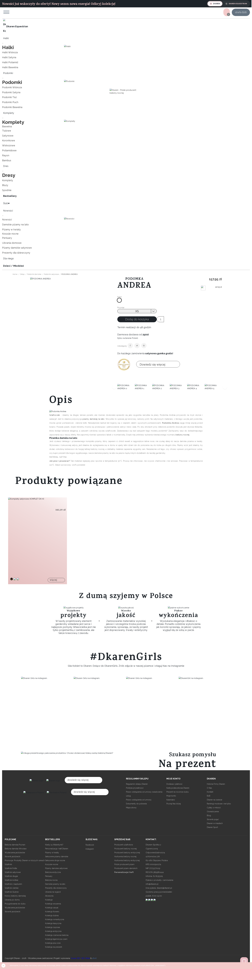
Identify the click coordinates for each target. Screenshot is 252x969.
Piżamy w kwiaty (52, 853)
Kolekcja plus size (53, 943)
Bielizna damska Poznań (15, 845)
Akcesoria (49, 896)
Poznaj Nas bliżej (173, 804)
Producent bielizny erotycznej (127, 853)
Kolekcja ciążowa (52, 927)
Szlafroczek (55, 415)
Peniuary (48, 876)
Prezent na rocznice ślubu (177, 792)
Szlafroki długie (11, 876)
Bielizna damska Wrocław (16, 849)
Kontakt (210, 792)
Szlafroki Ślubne (12, 892)
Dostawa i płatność (174, 784)
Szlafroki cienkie (11, 888)
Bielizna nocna (51, 880)
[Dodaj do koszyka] (13, 533)
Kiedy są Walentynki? (54, 845)
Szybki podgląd (13, 540)
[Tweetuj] (137, 345)
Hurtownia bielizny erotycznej (127, 860)
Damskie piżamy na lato (55, 884)
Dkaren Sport (212, 827)
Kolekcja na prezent (53, 947)
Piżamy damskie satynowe (56, 868)
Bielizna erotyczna (53, 872)
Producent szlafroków (123, 845)
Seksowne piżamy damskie (56, 856)
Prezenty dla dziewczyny (56, 888)
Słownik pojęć (213, 819)
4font (94, 958)
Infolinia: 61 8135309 (154, 876)
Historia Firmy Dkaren (216, 784)
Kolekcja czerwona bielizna (56, 935)
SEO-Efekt (85, 958)
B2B (208, 796)
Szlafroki (8, 864)
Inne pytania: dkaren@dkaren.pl (159, 888)
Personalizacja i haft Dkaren (56, 849)
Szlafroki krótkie (11, 880)
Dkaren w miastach (215, 823)
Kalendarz (170, 800)
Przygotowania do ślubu (15, 904)
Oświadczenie (213, 811)
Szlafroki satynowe (13, 872)
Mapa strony (131, 808)
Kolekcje (48, 900)
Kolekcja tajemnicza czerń (56, 939)
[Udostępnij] (130, 345)
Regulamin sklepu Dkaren (137, 784)
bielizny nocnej (182, 435)
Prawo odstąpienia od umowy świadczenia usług (144, 794)
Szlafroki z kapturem (13, 884)
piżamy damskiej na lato (93, 419)
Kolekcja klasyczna (53, 923)
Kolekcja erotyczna (53, 931)
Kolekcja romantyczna (54, 919)
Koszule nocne (51, 864)
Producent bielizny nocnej (125, 849)
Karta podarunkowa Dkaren (177, 788)
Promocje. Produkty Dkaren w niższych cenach (25, 860)
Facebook (90, 845)
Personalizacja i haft (124, 872)
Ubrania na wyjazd (53, 892)
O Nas (209, 788)
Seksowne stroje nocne (55, 860)
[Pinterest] (143, 345)
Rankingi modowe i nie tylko (219, 804)
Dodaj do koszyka (137, 319)
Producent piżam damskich (125, 868)
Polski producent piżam (124, 864)
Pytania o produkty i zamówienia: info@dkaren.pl (160, 882)
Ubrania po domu (12, 900)
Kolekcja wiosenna (53, 904)
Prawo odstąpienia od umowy (138, 800)
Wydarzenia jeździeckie (15, 853)
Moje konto (171, 796)
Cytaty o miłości (214, 808)
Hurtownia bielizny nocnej (125, 856)
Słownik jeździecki (12, 856)
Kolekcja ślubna (52, 915)
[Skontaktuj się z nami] (244, 961)
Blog (209, 815)
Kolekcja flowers (52, 912)
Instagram (90, 849)
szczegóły (13, 546)
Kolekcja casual (51, 908)
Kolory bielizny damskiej (15, 896)
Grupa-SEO (75, 958)
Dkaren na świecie (214, 800)
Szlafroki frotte (11, 868)
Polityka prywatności (134, 788)
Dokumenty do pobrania (136, 804)
